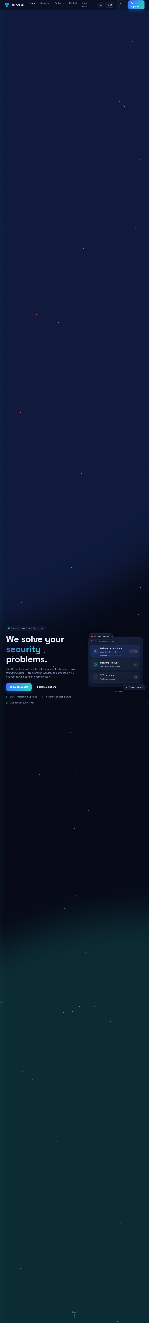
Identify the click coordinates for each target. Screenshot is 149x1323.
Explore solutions (46, 687)
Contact (73, 3)
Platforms (59, 3)
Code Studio (85, 5)
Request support (18, 687)
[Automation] (116, 691)
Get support (135, 5)
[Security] (121, 691)
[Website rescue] (110, 691)
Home (32, 3)
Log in (120, 5)
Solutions (44, 3)
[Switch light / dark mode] (101, 5)
